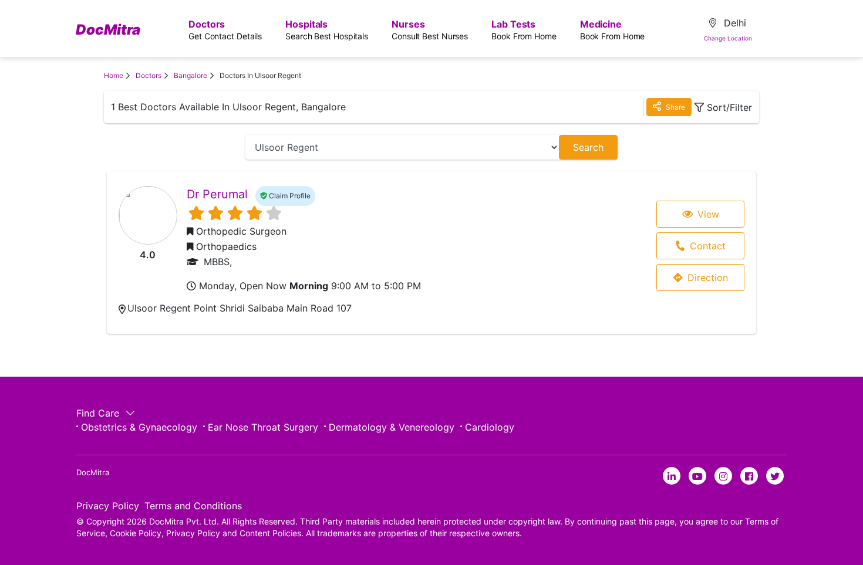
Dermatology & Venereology (391, 427)
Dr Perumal (217, 194)
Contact (708, 246)
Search (588, 147)
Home (113, 75)
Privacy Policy (107, 506)
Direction (707, 277)
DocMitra (108, 29)
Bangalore (190, 75)
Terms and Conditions (193, 506)
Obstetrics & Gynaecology (139, 427)
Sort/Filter (729, 107)
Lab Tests (524, 30)
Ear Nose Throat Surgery (263, 427)
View (708, 214)
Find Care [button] (99, 413)
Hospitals (326, 30)
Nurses (430, 30)
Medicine (612, 30)
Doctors (225, 30)
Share (674, 107)
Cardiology (489, 427)
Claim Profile (289, 195)
